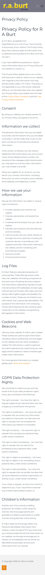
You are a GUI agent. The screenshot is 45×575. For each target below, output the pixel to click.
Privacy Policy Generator (18, 96)
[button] (42, 6)
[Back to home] (16, 6)
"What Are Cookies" (21, 363)
